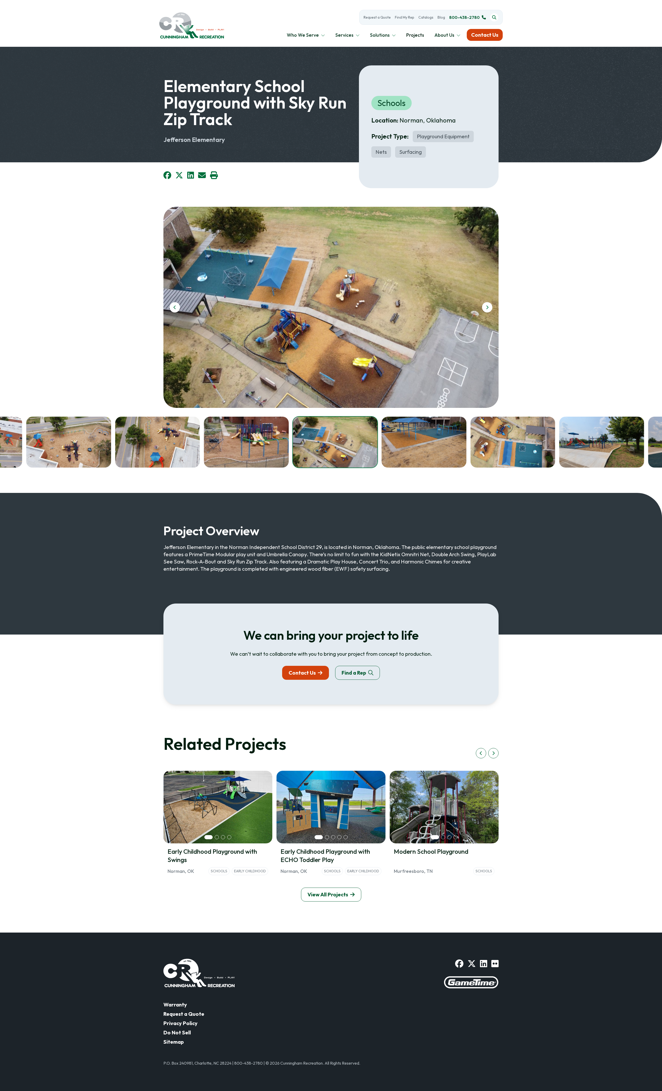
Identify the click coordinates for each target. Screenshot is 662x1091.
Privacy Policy (180, 1023)
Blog (441, 17)
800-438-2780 (464, 17)
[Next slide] (487, 307)
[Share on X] (179, 175)
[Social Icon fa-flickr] (495, 963)
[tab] (209, 837)
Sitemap (173, 1042)
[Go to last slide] (175, 307)
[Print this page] (214, 175)
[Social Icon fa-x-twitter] (472, 963)
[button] (68, 442)
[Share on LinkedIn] (190, 175)
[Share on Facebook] (167, 175)
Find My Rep (404, 17)
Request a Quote (377, 17)
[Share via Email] (202, 175)
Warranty (175, 1004)
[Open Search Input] (494, 17)
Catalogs (425, 17)
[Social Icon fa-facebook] (459, 963)
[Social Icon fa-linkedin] (483, 963)
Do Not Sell (177, 1032)
